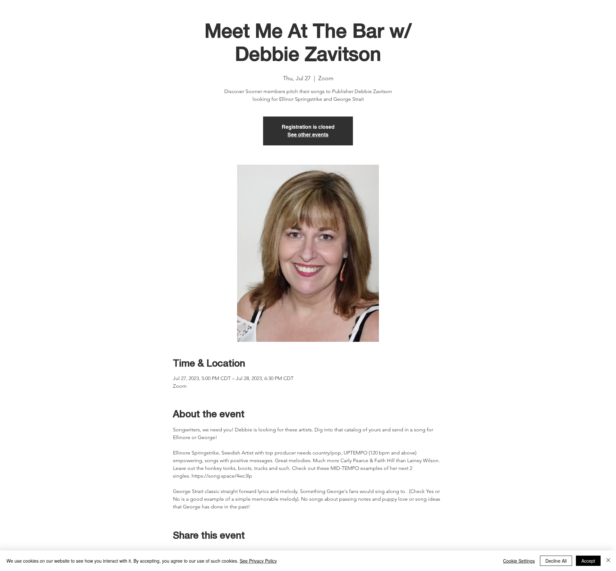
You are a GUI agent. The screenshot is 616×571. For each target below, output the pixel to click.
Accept (588, 561)
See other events (308, 135)
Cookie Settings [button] (519, 561)
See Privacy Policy (258, 561)
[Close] (608, 561)
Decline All (556, 561)
